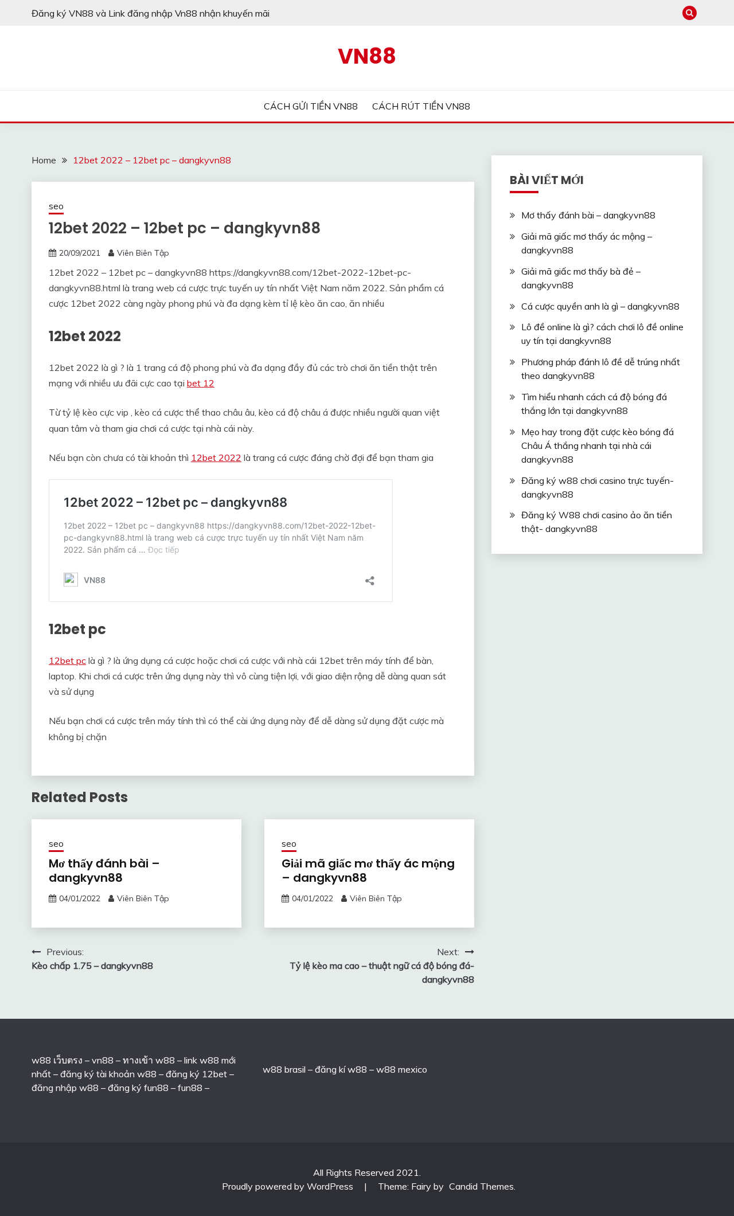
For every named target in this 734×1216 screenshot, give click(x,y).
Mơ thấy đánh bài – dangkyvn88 (104, 870)
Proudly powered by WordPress (289, 1186)
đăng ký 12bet (196, 1074)
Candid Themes (481, 1186)
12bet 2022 (216, 457)
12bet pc (67, 660)
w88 (272, 1069)
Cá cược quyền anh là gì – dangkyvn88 (600, 306)
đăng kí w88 (341, 1069)
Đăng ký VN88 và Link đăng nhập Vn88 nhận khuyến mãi (151, 13)
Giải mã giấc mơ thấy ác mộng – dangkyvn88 (368, 870)
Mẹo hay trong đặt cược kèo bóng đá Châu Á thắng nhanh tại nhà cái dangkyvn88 (597, 445)
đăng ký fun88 (138, 1087)
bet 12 (200, 383)
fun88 (190, 1087)
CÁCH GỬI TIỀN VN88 (311, 106)
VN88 (367, 56)
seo (56, 206)
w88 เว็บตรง (57, 1060)
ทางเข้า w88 (149, 1060)
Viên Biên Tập (143, 253)
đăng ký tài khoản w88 (108, 1074)
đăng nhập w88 (65, 1087)
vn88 (103, 1060)
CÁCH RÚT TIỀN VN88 (421, 106)
